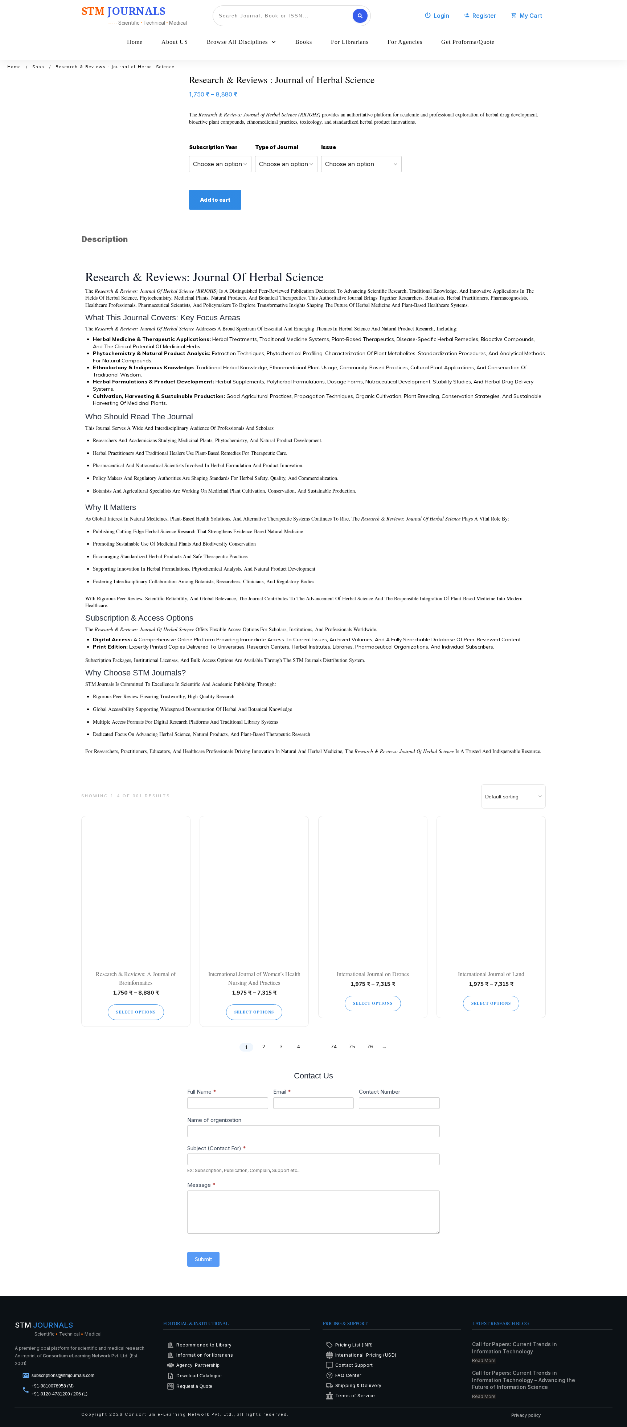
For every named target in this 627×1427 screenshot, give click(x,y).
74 (334, 1046)
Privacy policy (526, 1415)
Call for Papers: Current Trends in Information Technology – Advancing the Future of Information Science (523, 1380)
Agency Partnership (198, 1365)
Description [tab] (105, 239)
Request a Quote (194, 1386)
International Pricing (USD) (366, 1355)
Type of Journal (276, 147)
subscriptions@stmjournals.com (63, 1375)
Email (282, 1091)
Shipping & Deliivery (358, 1385)
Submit (203, 1259)
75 (352, 1046)
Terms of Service (355, 1395)
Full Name (201, 1091)
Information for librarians (204, 1355)
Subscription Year (213, 147)
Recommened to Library (204, 1345)
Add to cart (215, 200)
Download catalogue (199, 1375)
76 (370, 1046)
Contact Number (379, 1091)
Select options (136, 1012)
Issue (328, 147)
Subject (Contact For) (216, 1148)
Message (201, 1184)
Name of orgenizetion (214, 1119)
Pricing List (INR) (354, 1345)
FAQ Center (348, 1375)
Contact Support (354, 1365)
